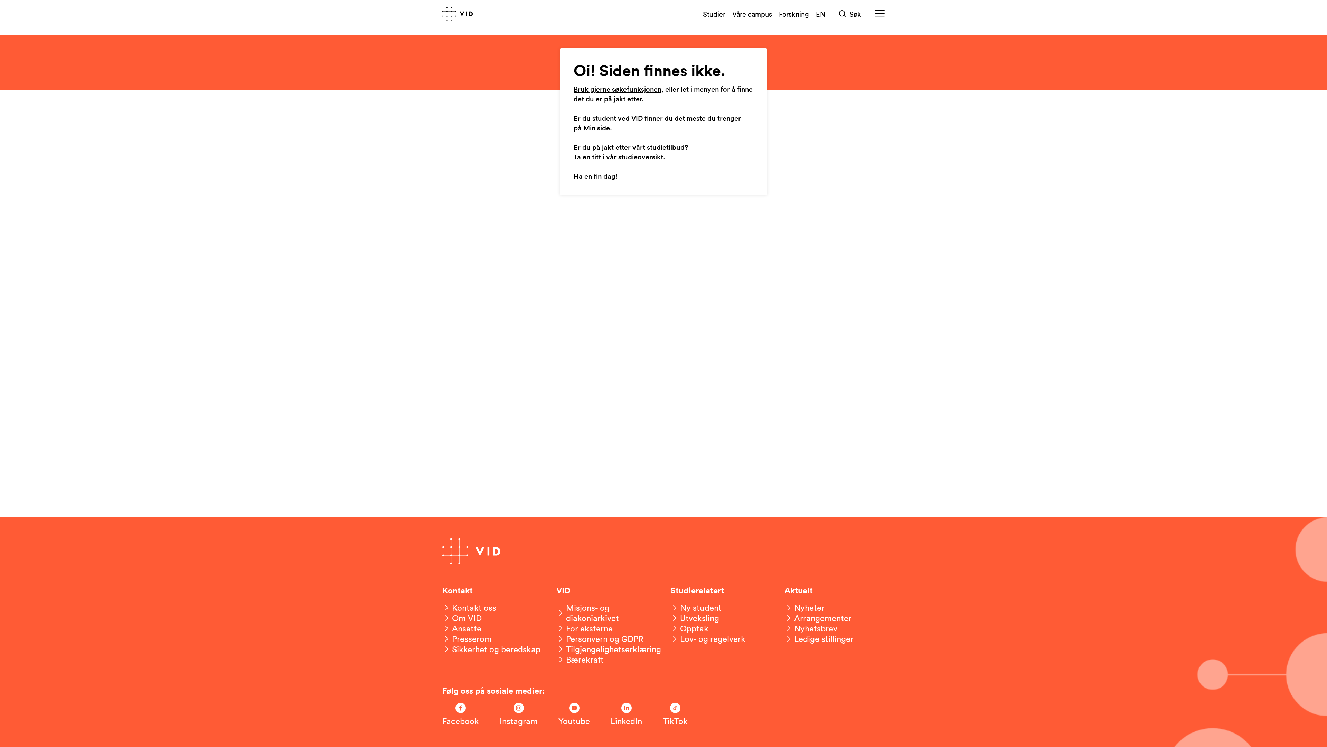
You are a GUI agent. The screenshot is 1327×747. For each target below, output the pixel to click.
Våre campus (752, 13)
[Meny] (880, 14)
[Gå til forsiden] (457, 14)
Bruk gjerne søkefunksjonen (617, 89)
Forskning (794, 13)
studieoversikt (640, 157)
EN (820, 13)
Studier (714, 13)
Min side (596, 128)
